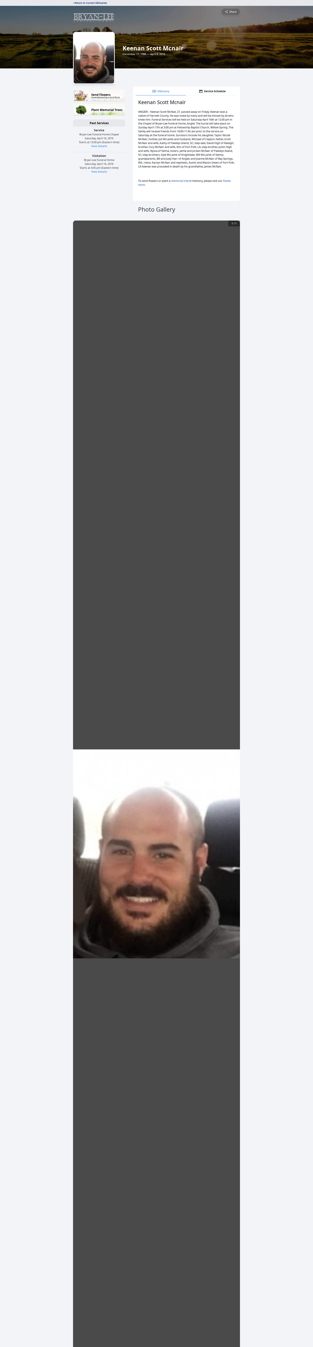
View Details (99, 146)
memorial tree (180, 181)
